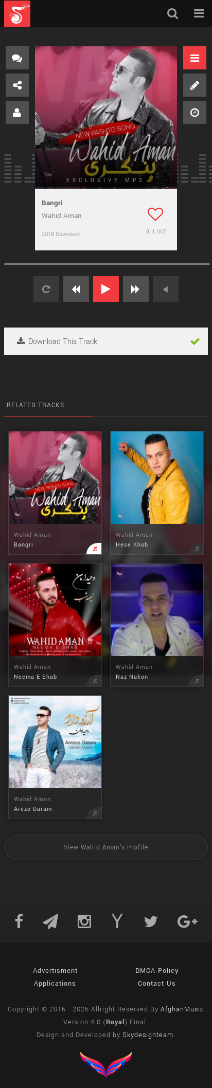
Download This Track (61, 341)
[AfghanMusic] (17, 13)
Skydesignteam (147, 1035)
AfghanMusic (182, 1009)
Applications (55, 983)
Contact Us (157, 983)
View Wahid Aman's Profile (106, 847)
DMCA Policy (157, 970)
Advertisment (55, 970)
